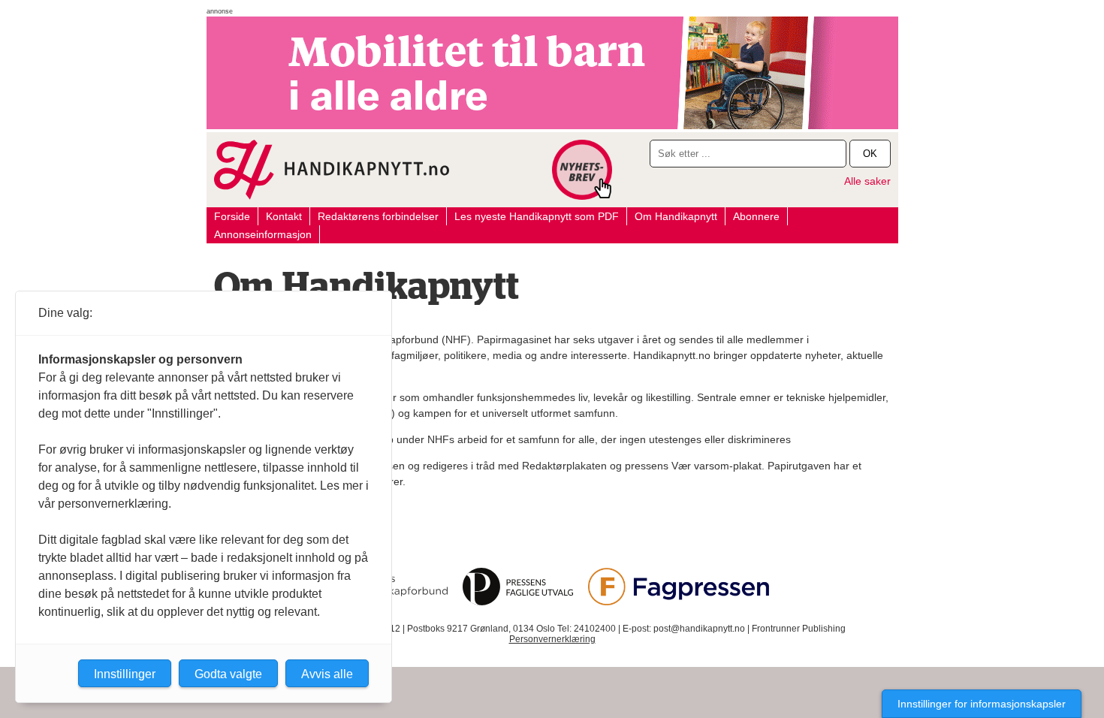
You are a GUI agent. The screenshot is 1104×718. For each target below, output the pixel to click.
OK (870, 153)
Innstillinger (124, 674)
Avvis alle (327, 674)
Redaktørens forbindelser (378, 216)
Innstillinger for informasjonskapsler (981, 704)
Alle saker (867, 181)
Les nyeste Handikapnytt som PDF (536, 216)
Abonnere (756, 216)
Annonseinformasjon (263, 234)
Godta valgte (228, 674)
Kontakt (284, 216)
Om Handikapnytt (676, 216)
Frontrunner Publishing (799, 628)
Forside (232, 216)
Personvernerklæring (552, 639)
